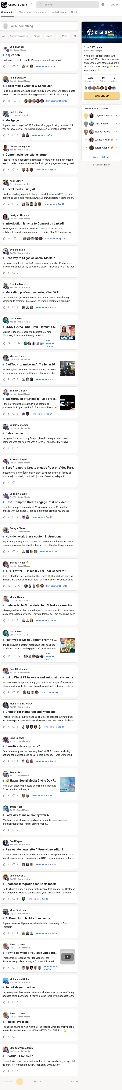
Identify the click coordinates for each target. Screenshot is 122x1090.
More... (65, 36)
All (3, 36)
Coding (49, 36)
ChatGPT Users (93, 47)
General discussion (19, 36)
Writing (36, 36)
